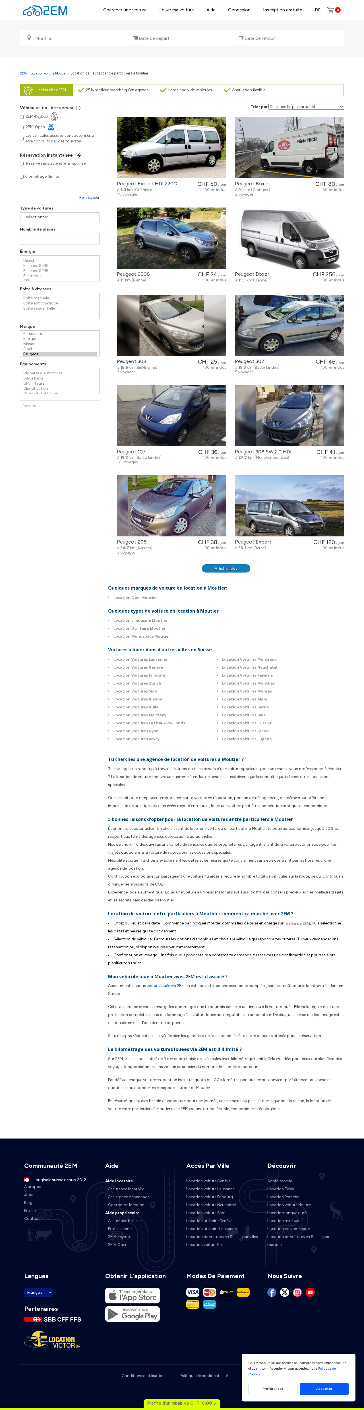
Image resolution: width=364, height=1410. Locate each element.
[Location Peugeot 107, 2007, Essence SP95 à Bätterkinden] (171, 415)
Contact (32, 1218)
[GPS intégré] (60, 383)
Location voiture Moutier (49, 73)
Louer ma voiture (176, 10)
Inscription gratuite (282, 10)
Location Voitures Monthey (248, 683)
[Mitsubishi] (60, 333)
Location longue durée (287, 1212)
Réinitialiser (89, 197)
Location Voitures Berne (245, 707)
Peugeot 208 (131, 542)
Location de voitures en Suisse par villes (222, 1236)
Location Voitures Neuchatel (249, 667)
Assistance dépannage (129, 1197)
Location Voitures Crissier (247, 722)
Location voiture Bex (205, 1244)
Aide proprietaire (122, 1212)
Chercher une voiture (125, 10)
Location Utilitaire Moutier (139, 628)
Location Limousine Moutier (140, 620)
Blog (28, 1202)
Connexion (239, 10)
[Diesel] (60, 260)
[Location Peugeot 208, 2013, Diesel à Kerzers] (171, 505)
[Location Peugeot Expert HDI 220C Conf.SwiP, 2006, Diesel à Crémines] (171, 147)
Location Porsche (283, 1197)
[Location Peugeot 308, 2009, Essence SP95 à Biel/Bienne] (171, 325)
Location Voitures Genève (138, 667)
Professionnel (120, 1228)
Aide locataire (119, 1181)
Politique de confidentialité (204, 1375)
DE (318, 10)
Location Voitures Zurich (137, 683)
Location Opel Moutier (135, 597)
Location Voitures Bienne (137, 699)
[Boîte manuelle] (60, 298)
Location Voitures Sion (135, 691)
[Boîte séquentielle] (60, 308)
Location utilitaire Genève (209, 1220)
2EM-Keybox (119, 1236)
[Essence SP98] (60, 265)
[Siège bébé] (60, 378)
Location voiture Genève (208, 1181)
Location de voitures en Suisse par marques (298, 1240)
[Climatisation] (60, 388)
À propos (32, 1186)
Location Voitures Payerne (247, 675)
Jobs (28, 1194)
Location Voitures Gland (245, 730)
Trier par (259, 106)
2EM (23, 73)
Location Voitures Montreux (249, 659)
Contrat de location (126, 1204)
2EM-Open (117, 1244)
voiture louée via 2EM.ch (168, 985)
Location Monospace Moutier (141, 636)
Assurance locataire (126, 1189)
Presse (30, 1210)
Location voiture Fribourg (209, 1197)
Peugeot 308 (130, 361)
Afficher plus (226, 568)
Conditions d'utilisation (143, 1375)
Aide (211, 10)
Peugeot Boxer (251, 184)
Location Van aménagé (288, 1228)
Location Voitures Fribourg (139, 675)
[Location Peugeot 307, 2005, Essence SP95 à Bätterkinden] (289, 325)
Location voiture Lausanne (210, 1189)
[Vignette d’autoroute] (60, 373)
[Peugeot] (60, 354)
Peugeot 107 (130, 452)
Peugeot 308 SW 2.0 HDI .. (263, 452)
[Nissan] (60, 344)
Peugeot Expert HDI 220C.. (147, 184)
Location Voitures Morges (247, 691)
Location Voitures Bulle (135, 707)
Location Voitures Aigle (244, 699)
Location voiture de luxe (289, 1204)
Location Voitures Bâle (244, 715)
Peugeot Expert (252, 542)
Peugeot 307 (248, 361)
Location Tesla (280, 1189)
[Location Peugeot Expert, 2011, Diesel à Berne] (289, 505)
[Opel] (60, 349)
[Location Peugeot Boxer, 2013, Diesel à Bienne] (289, 238)
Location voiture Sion (206, 1212)
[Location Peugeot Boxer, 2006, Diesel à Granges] (289, 147)
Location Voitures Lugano (247, 738)
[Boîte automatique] (60, 303)
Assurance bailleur (124, 1220)
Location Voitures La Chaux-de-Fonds (149, 722)
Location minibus (283, 1220)
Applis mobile (279, 1181)
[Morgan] (60, 338)
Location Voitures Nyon (136, 730)
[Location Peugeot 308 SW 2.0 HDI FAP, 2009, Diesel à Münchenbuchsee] (289, 415)
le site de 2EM (297, 923)
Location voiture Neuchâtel (211, 1204)
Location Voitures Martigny (139, 715)
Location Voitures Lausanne (140, 659)
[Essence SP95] (60, 270)
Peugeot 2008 (132, 274)
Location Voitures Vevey (136, 738)
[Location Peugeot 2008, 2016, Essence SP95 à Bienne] (171, 238)
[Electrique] (60, 276)
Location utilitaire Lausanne (211, 1228)
